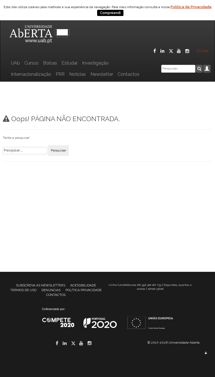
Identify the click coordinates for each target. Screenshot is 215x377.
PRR (60, 74)
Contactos (128, 74)
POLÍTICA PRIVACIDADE (84, 290)
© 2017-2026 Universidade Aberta (174, 342)
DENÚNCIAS (50, 290)
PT (199, 51)
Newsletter (101, 74)
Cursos (31, 63)
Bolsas (50, 63)
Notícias (77, 74)
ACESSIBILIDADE (83, 285)
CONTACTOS (56, 295)
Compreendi (110, 13)
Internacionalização (31, 74)
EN (206, 51)
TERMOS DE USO (23, 290)
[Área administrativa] (206, 353)
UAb (15, 63)
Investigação (95, 63)
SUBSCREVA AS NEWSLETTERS (40, 285)
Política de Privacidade (191, 7)
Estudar (70, 63)
